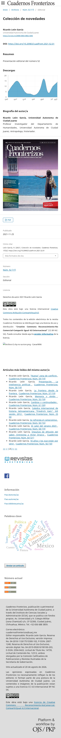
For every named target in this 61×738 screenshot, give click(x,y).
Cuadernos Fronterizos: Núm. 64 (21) (33, 436)
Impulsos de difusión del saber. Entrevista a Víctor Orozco (33, 433)
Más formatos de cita (14, 255)
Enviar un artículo (15, 565)
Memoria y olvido (46, 396)
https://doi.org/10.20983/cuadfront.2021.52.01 (31, 43)
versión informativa (43, 334)
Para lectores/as (11, 494)
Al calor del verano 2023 (44, 425)
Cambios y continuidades (44, 402)
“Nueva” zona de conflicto (43, 375)
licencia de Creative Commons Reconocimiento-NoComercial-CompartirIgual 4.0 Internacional (30, 705)
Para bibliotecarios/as (14, 503)
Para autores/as (11, 499)
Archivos (15, 9)
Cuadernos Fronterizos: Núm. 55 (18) (27, 399)
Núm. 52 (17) (28, 9)
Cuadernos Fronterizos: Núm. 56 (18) (34, 443)
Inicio (5, 9)
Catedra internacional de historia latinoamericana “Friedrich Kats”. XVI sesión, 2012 (33, 411)
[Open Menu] (3, 3)
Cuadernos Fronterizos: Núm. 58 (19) (27, 428)
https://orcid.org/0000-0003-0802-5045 (18, 36)
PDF (9, 220)
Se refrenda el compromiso (43, 420)
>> (16, 448)
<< (4, 448)
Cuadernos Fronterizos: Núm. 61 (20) (27, 405)
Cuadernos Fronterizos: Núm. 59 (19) (27, 378)
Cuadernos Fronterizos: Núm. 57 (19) (37, 393)
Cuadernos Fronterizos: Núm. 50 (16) (27, 423)
